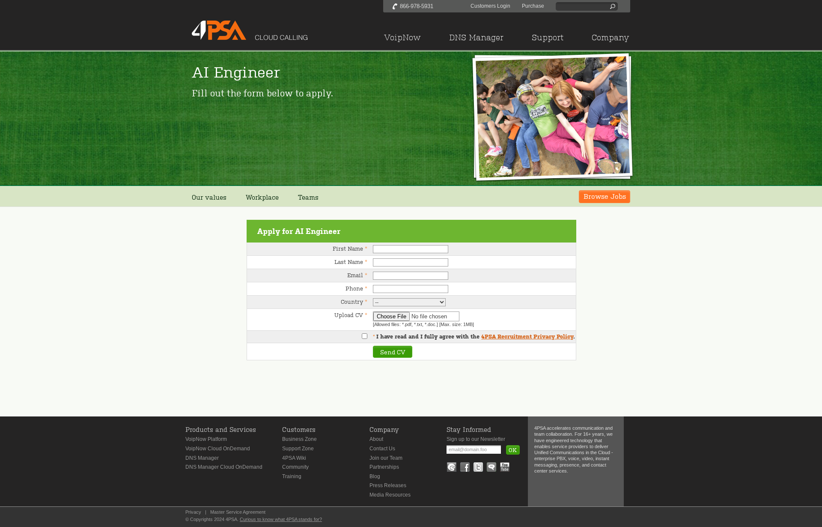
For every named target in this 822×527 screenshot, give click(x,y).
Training (291, 476)
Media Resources (390, 495)
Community (295, 467)
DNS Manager (202, 458)
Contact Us (382, 449)
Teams (308, 197)
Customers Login (490, 6)
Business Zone (299, 439)
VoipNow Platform (206, 439)
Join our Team (385, 458)
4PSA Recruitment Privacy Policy (527, 336)
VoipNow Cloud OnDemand (217, 449)
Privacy (193, 512)
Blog (374, 476)
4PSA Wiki (294, 458)
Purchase (533, 6)
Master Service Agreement (237, 512)
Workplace (262, 197)
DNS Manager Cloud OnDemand (223, 467)
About (376, 439)
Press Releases (387, 485)
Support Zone (298, 449)
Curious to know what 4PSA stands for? (281, 519)
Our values (209, 197)
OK (513, 449)
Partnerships (384, 467)
